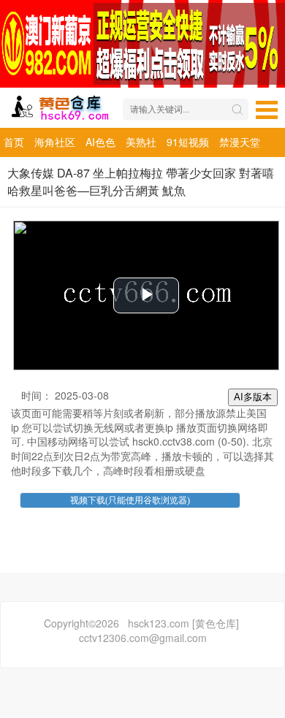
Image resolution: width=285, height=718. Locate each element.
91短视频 (188, 141)
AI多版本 (253, 397)
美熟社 (141, 141)
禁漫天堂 (239, 141)
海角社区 (54, 141)
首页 (14, 141)
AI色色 (100, 141)
